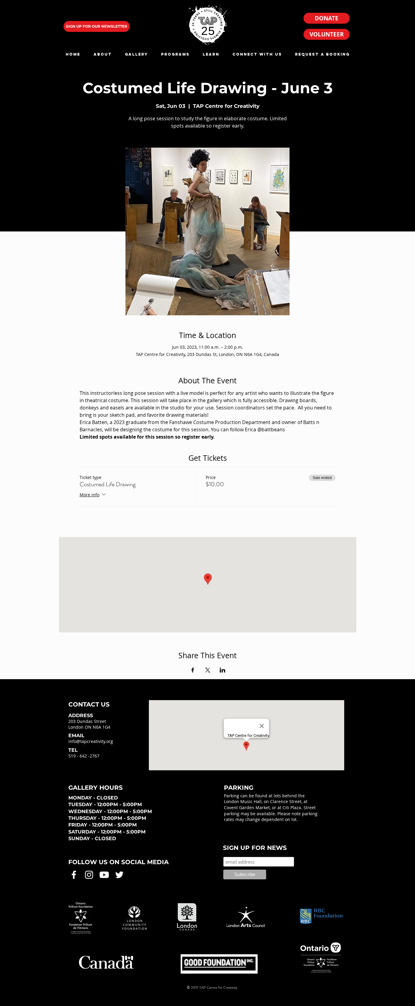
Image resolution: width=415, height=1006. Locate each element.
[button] (102, 54)
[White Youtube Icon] (104, 874)
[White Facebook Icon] (73, 874)
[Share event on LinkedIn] (222, 670)
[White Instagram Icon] (89, 874)
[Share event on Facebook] (193, 670)
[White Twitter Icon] (119, 874)
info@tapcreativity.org (90, 741)
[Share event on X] (208, 670)
